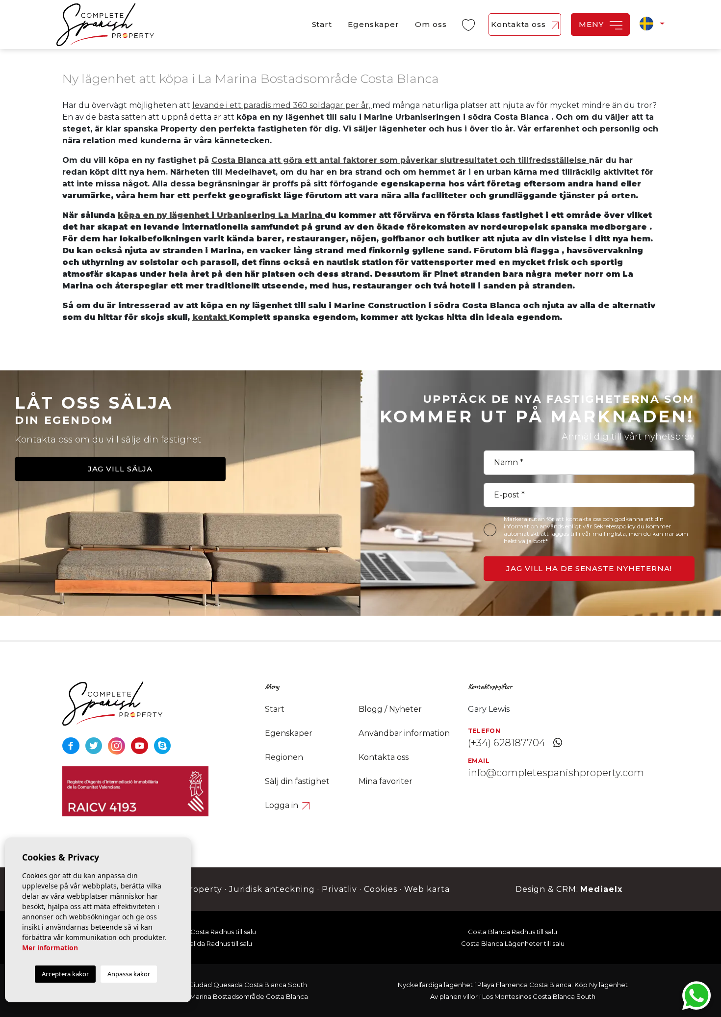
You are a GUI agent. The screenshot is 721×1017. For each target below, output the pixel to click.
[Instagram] (117, 745)
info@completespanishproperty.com (556, 773)
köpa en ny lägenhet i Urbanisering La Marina (221, 215)
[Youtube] (140, 745)
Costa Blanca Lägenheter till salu (513, 943)
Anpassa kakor (128, 973)
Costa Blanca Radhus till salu (512, 932)
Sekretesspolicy (615, 526)
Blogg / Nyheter (390, 709)
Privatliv (340, 889)
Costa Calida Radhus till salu (208, 943)
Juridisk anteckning (272, 889)
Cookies (380, 889)
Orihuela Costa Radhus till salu (208, 932)
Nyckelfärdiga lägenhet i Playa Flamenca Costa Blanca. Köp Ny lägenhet (513, 985)
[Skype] (162, 745)
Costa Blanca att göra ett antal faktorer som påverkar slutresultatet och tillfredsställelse (400, 160)
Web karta (427, 889)
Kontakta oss (519, 24)
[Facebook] (71, 745)
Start (322, 24)
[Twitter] (94, 745)
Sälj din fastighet (297, 781)
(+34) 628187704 (506, 743)
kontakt (210, 317)
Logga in (282, 805)
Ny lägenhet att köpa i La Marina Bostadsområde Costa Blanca (208, 996)
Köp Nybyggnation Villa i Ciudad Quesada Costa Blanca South (208, 985)
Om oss (430, 24)
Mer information (50, 947)
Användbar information (404, 733)
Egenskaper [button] (373, 24)
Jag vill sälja (120, 468)
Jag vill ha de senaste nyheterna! (589, 568)
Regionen (284, 757)
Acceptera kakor (65, 973)
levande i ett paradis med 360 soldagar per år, (282, 105)
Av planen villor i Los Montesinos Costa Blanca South (512, 996)
